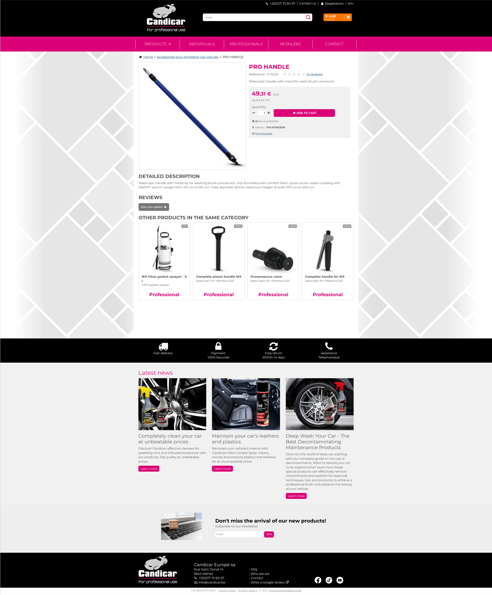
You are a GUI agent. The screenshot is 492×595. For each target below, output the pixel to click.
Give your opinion (152, 207)
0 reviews (314, 74)
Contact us (307, 3)
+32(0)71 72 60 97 (282, 3)
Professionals (246, 44)
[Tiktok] (328, 580)
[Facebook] (317, 580)
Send (269, 534)
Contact (334, 44)
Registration (334, 3)
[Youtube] (339, 581)
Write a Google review (267, 582)
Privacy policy (247, 590)
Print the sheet (263, 133)
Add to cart (306, 113)
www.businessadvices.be (285, 590)
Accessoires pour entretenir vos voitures (188, 57)
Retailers (290, 44)
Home (148, 57)
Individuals (202, 44)
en (350, 3)
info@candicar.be (212, 582)
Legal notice (227, 590)
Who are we (260, 574)
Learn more (148, 468)
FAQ (254, 569)
